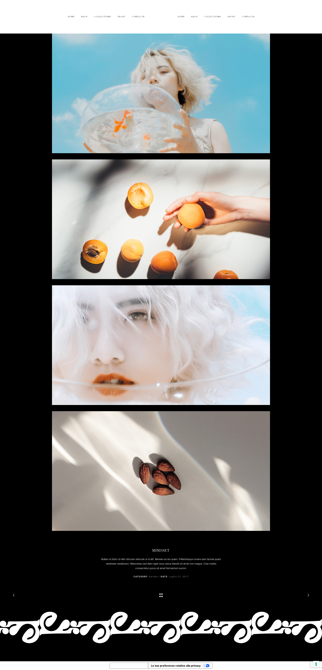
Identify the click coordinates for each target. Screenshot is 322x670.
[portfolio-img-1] (161, 93)
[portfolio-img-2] (161, 219)
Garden (154, 576)
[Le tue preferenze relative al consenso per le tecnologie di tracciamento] (316, 664)
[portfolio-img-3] (161, 345)
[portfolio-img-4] (161, 471)
